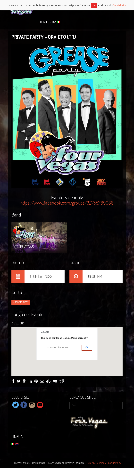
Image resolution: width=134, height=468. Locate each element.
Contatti (43, 22)
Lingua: (53, 22)
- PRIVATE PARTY (20, 302)
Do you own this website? (58, 347)
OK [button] (94, 5)
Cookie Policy (114, 462)
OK (86, 347)
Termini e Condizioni (96, 462)
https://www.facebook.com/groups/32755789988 (67, 202)
